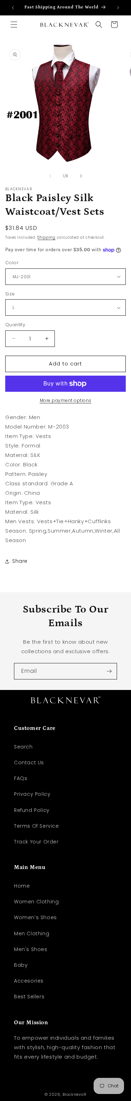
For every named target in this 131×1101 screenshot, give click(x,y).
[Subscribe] (109, 671)
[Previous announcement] (13, 7)
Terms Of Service (36, 825)
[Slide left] (50, 176)
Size (10, 293)
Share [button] (20, 561)
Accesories (29, 980)
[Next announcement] (118, 7)
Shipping (46, 237)
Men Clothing (31, 933)
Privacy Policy (32, 794)
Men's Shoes (31, 949)
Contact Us (29, 762)
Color (12, 262)
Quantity (15, 324)
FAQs (20, 778)
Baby (21, 965)
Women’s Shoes (35, 917)
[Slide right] (81, 176)
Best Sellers (29, 996)
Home (22, 885)
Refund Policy (32, 810)
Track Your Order (36, 841)
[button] (14, 24)
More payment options (66, 400)
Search (23, 746)
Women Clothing (36, 901)
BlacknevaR (74, 1094)
